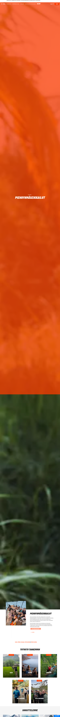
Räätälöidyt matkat (15, 3)
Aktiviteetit (22, 3)
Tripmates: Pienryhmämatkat (30, 3)
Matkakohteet (8, 3)
